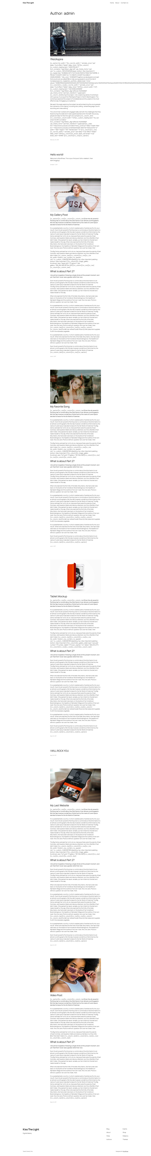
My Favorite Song (60, 406)
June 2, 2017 (53, 356)
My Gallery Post (59, 214)
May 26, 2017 (53, 945)
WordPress (125, 1151)
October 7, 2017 (54, 164)
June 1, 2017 (53, 546)
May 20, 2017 (53, 1102)
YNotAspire (56, 59)
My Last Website (59, 805)
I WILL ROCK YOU (59, 750)
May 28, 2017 (53, 755)
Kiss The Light (28, 3)
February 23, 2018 (54, 139)
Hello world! (57, 154)
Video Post (56, 995)
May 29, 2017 (53, 736)
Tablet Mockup (58, 596)
